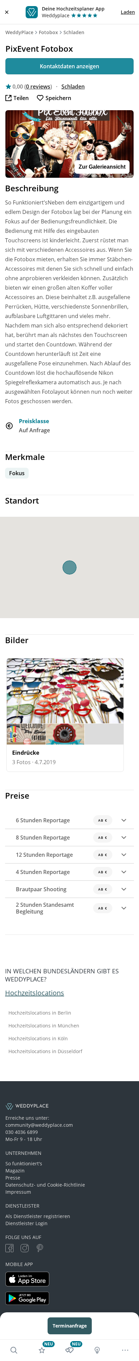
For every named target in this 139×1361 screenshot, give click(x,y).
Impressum (18, 1192)
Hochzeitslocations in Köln (38, 1039)
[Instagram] (25, 1249)
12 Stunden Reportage (61, 854)
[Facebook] (9, 1249)
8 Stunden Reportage (61, 837)
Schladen (73, 32)
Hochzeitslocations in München (43, 1026)
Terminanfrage (70, 1325)
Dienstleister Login (26, 1223)
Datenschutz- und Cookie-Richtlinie (45, 1185)
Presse (12, 1177)
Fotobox (48, 32)
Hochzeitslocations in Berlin (39, 1013)
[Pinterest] (40, 1249)
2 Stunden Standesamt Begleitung (61, 908)
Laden (128, 12)
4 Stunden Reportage (61, 872)
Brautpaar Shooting (61, 889)
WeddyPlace (19, 32)
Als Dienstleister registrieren (37, 1216)
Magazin (15, 1170)
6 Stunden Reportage (61, 820)
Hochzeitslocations (34, 992)
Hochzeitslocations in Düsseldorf (45, 1051)
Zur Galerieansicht (102, 167)
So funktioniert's (23, 1163)
